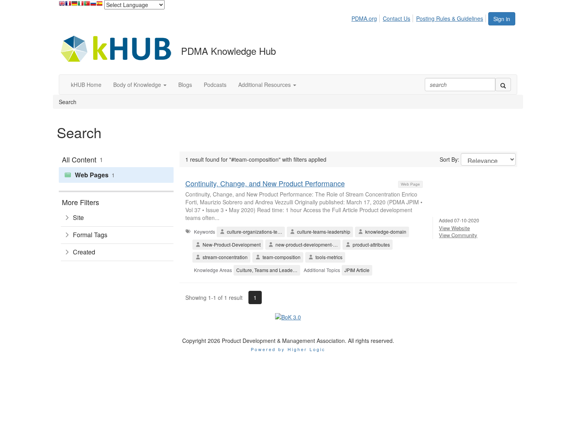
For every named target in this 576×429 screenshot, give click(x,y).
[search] (503, 84)
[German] (74, 5)
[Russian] (93, 5)
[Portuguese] (87, 5)
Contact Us (396, 18)
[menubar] (419, 17)
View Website (454, 228)
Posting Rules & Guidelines (449, 18)
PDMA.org (364, 18)
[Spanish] (99, 5)
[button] (139, 84)
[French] (68, 5)
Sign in (501, 19)
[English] (62, 5)
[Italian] (81, 5)
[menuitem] (366, 17)
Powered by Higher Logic (288, 349)
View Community (458, 235)
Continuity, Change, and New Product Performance (265, 183)
